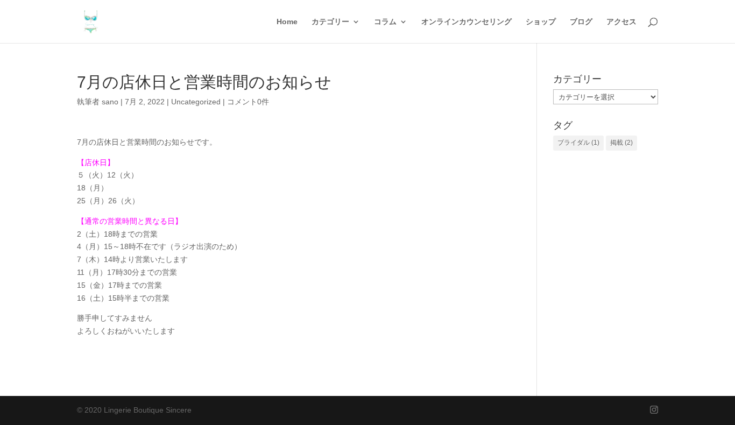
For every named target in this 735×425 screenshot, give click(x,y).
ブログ (581, 22)
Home (287, 22)
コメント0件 (248, 101)
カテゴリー (330, 22)
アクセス (621, 22)
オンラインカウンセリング (466, 22)
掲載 (621, 142)
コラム (385, 22)
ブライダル (578, 142)
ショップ (541, 22)
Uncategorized (196, 101)
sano (110, 101)
